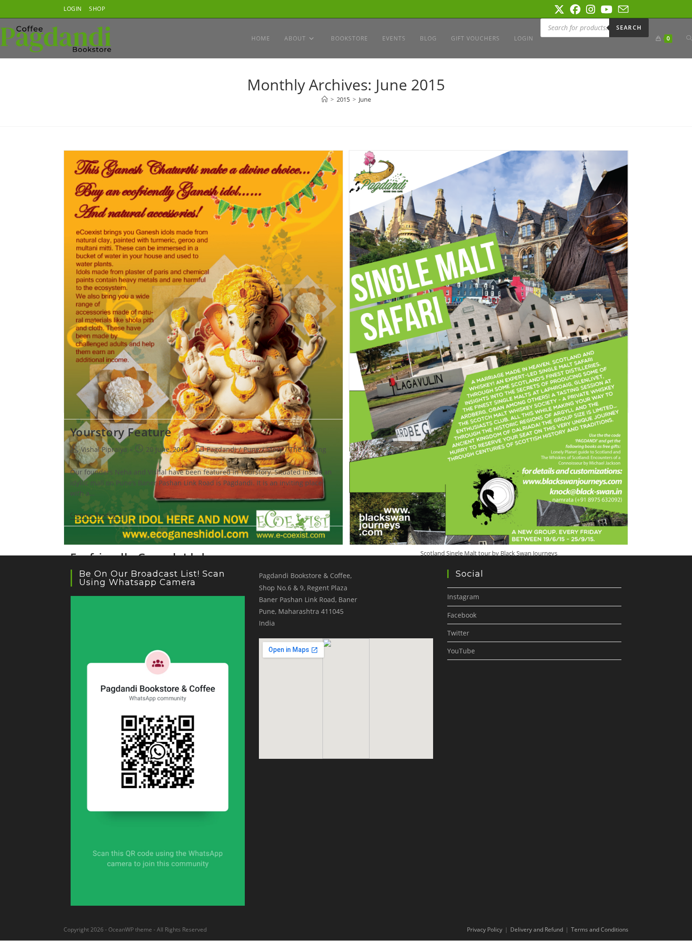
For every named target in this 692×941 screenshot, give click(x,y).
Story (274, 449)
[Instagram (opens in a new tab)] (590, 9)
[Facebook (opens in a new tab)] (575, 9)
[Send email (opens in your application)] (621, 9)
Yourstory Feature (121, 432)
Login (73, 9)
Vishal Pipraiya (104, 449)
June (365, 99)
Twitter (458, 632)
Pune (251, 449)
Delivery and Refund (536, 929)
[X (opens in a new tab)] (559, 9)
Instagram (463, 596)
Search (629, 28)
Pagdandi (221, 449)
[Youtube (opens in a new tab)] (606, 9)
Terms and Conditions (599, 929)
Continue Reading (96, 516)
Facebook (461, 615)
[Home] (325, 99)
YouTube (461, 650)
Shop (97, 9)
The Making (308, 449)
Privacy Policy (484, 929)
